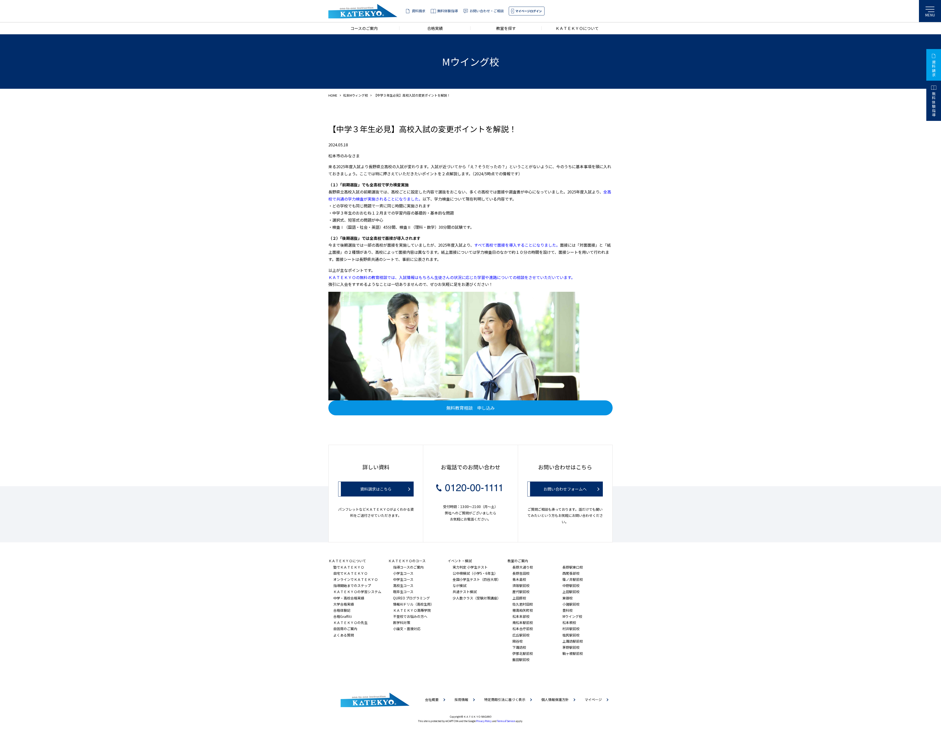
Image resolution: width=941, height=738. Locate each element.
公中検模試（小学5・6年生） (475, 573)
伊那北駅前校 (522, 653)
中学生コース (403, 579)
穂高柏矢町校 (522, 610)
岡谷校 (517, 641)
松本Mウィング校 (355, 95)
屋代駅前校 (521, 591)
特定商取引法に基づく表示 (504, 699)
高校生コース (403, 585)
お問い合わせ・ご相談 (487, 10)
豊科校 (567, 610)
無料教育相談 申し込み (470, 408)
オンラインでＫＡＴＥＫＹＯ (355, 579)
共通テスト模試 (465, 591)
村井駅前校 (571, 628)
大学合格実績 (343, 604)
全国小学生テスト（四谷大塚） (477, 579)
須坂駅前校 (521, 585)
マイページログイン (528, 11)
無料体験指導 (447, 10)
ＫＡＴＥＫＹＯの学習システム (357, 591)
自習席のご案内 (345, 628)
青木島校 (519, 579)
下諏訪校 (519, 647)
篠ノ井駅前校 (572, 579)
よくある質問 (343, 635)
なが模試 (459, 585)
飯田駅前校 (521, 659)
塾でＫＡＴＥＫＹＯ (348, 567)
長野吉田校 (521, 573)
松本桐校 (569, 622)
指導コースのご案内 (408, 567)
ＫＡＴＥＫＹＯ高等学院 (412, 610)
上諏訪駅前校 (572, 641)
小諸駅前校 (571, 604)
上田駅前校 (571, 591)
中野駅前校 (571, 585)
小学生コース (403, 573)
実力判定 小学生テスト (470, 567)
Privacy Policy (484, 721)
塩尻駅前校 (571, 635)
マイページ (593, 699)
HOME (332, 95)
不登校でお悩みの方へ (410, 616)
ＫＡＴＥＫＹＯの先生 (350, 622)
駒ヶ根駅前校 (572, 653)
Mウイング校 (572, 616)
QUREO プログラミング (411, 598)
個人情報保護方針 (555, 699)
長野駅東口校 (572, 567)
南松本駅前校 (522, 622)
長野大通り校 (522, 567)
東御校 (567, 598)
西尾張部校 (571, 573)
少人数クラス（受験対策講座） (477, 598)
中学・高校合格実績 (348, 598)
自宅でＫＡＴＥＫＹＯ (350, 573)
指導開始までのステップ (352, 585)
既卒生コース (403, 591)
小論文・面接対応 (407, 628)
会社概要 (432, 699)
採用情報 (461, 699)
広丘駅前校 (521, 635)
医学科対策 (401, 622)
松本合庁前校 (522, 628)
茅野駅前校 (571, 647)
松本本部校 (521, 616)
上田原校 (519, 598)
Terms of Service (506, 721)
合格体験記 (341, 610)
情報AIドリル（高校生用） (413, 604)
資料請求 (418, 10)
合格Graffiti (342, 616)
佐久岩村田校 (522, 604)
